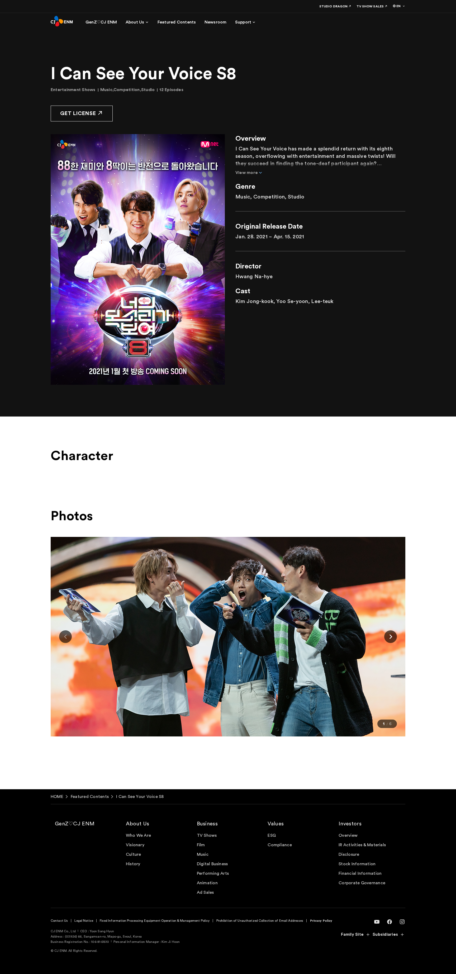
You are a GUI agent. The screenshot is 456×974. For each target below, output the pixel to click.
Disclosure (349, 854)
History (133, 864)
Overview (348, 835)
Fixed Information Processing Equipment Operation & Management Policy (155, 920)
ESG (272, 835)
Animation (207, 883)
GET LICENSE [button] (78, 113)
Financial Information (360, 873)
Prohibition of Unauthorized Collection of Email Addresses (259, 920)
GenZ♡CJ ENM (74, 823)
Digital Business (212, 864)
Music (202, 854)
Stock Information (357, 864)
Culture (133, 854)
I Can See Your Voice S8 (140, 797)
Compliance (280, 845)
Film (201, 845)
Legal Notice (83, 920)
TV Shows (207, 835)
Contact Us (59, 920)
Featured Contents (90, 797)
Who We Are (138, 835)
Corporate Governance (362, 883)
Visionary (135, 845)
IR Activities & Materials (362, 845)
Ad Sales (205, 892)
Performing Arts (213, 873)
